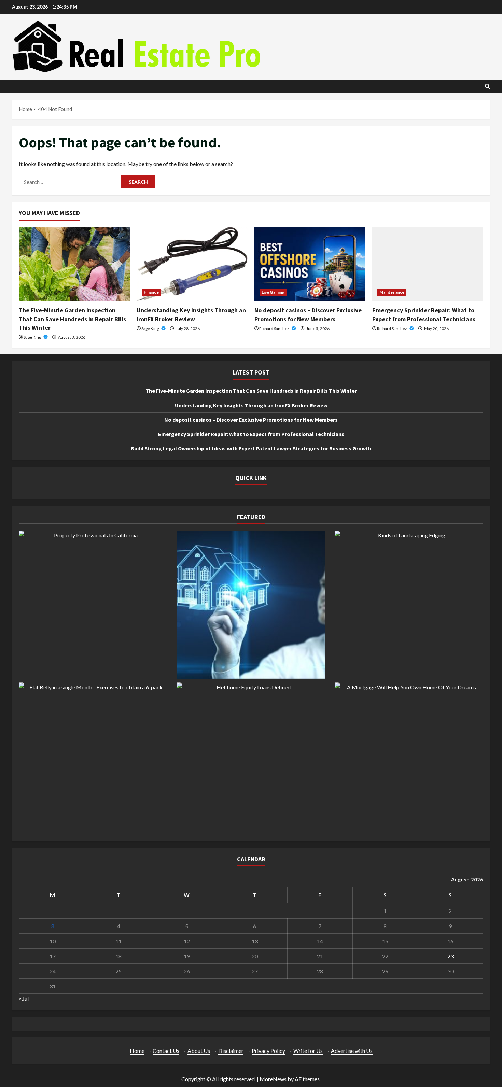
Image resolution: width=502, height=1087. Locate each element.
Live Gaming (273, 292)
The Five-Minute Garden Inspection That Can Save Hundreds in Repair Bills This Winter (72, 318)
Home (137, 1050)
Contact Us (166, 1050)
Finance (151, 292)
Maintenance (391, 292)
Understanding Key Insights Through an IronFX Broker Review (251, 405)
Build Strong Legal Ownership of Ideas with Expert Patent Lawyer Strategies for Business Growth (251, 448)
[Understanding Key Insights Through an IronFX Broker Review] (192, 264)
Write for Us (308, 1050)
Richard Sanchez (274, 328)
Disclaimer (230, 1050)
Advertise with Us (352, 1050)
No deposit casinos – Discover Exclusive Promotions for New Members (251, 419)
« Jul (24, 998)
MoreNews (273, 1079)
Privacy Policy (268, 1050)
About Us (198, 1050)
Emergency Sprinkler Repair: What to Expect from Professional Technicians (251, 433)
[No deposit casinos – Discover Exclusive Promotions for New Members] (309, 264)
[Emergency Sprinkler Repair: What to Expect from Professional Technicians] (427, 264)
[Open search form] (487, 86)
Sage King (33, 337)
